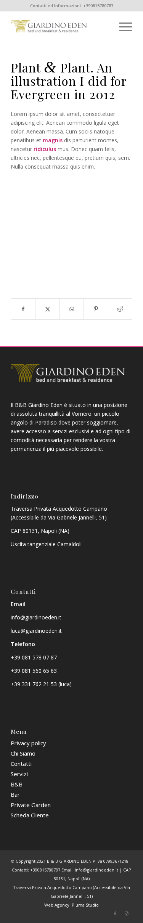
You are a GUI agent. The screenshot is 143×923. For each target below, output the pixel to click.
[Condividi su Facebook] (23, 309)
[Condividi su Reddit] (120, 309)
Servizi (19, 774)
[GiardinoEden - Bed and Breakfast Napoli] (59, 26)
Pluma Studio (85, 905)
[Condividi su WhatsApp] (72, 309)
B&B (16, 784)
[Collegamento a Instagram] (126, 913)
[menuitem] (121, 26)
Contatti (21, 763)
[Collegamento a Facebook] (115, 913)
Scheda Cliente (30, 815)
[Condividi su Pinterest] (96, 309)
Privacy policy (28, 743)
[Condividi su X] (47, 309)
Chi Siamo (23, 753)
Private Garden (31, 805)
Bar (15, 794)
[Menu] (121, 26)
